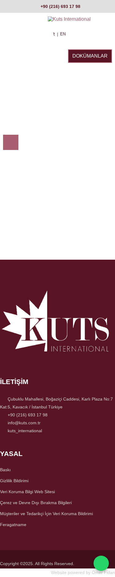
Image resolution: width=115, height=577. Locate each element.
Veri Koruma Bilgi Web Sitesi (27, 491)
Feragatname (13, 524)
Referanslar (20, 114)
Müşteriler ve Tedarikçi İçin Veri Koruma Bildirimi (46, 513)
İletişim (53, 114)
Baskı (5, 469)
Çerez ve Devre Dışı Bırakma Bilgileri (36, 502)
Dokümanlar (90, 56)
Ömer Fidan (103, 572)
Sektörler (17, 56)
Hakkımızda (59, 85)
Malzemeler (18, 85)
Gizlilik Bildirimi (14, 480)
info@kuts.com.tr (24, 422)
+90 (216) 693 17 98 (60, 6)
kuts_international (25, 430)
